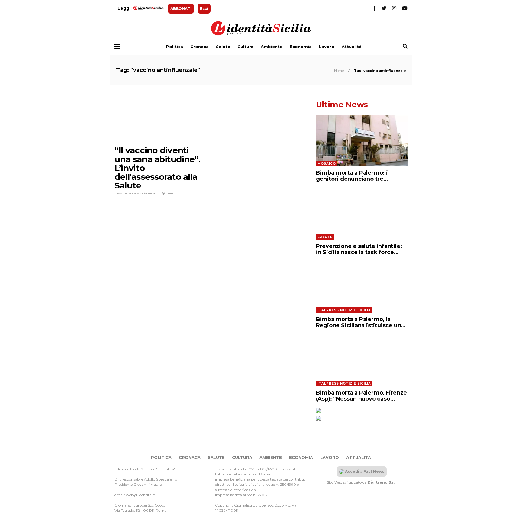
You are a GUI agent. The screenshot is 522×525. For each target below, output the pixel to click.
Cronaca (199, 46)
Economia (301, 46)
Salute (223, 46)
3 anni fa (149, 193)
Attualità (352, 46)
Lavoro (326, 46)
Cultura (245, 46)
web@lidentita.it (140, 495)
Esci (204, 8)
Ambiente (271, 46)
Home (339, 71)
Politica (174, 46)
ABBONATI (181, 8)
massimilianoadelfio (128, 193)
